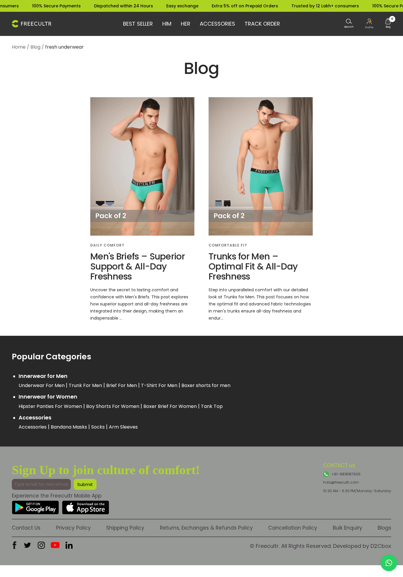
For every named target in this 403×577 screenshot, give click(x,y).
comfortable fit (228, 245)
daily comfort (107, 245)
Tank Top (212, 406)
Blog (35, 47)
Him (166, 23)
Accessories (217, 23)
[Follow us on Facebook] (14, 545)
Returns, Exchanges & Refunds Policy (206, 527)
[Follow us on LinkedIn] (69, 545)
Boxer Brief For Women (170, 406)
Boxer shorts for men (205, 385)
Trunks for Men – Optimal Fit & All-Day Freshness (253, 266)
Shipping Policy (125, 527)
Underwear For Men (42, 385)
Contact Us (26, 527)
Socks (98, 427)
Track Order (262, 23)
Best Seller (138, 23)
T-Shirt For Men (159, 385)
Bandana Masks (69, 427)
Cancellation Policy (292, 527)
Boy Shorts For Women (113, 406)
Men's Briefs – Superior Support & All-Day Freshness (137, 266)
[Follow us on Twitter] (27, 545)
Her (185, 23)
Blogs (384, 527)
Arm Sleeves (123, 427)
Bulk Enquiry (347, 527)
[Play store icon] (35, 505)
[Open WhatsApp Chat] (389, 563)
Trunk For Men (86, 385)
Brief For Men (122, 385)
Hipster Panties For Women (51, 406)
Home (19, 47)
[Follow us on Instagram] (41, 545)
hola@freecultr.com (341, 482)
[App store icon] (85, 505)
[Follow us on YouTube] (55, 545)
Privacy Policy (73, 527)
